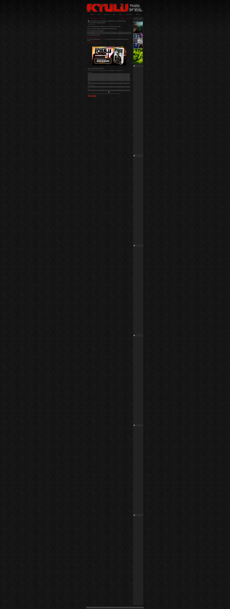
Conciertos (106, 14)
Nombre (89, 81)
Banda (114, 14)
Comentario (90, 72)
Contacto (137, 14)
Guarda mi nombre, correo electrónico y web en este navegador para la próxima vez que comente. (104, 93)
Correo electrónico (91, 85)
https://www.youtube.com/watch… (93, 37)
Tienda (99, 14)
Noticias (92, 14)
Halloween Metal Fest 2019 (126, 18)
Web (88, 88)
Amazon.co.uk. (93, 40)
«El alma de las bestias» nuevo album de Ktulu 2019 (97, 18)
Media (120, 14)
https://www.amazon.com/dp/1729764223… (94, 42)
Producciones (129, 14)
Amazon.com (102, 39)
